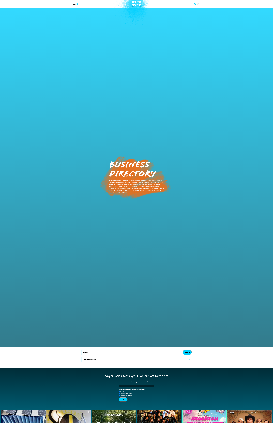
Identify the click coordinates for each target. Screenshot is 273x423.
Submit (123, 399)
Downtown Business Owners (126, 393)
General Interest (123, 391)
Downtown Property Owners (126, 395)
